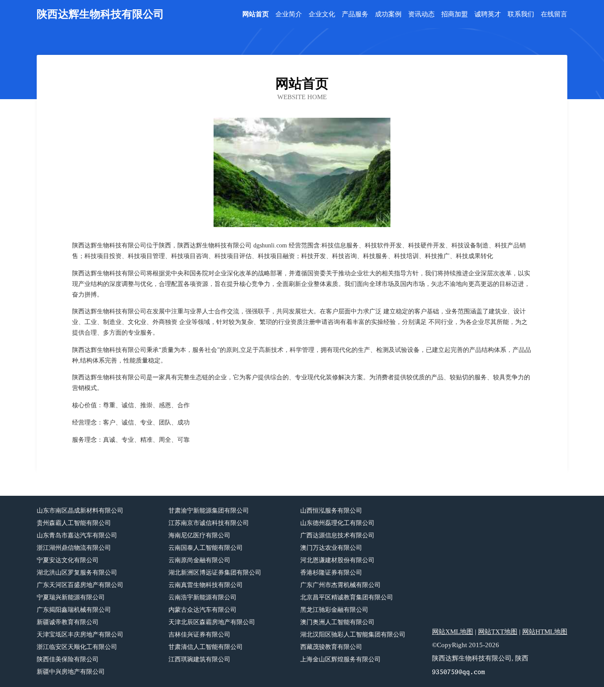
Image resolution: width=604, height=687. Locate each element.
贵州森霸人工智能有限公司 (74, 523)
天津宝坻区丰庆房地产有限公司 (80, 634)
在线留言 (554, 14)
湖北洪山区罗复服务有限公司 (77, 572)
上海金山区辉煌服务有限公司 (340, 659)
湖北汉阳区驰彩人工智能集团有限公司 (352, 634)
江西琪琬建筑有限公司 (199, 659)
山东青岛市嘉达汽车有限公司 (77, 535)
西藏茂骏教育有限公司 (331, 647)
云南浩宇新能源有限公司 (202, 597)
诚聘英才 (487, 14)
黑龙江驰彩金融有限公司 (334, 609)
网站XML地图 (452, 631)
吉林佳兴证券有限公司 (199, 634)
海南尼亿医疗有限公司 (199, 535)
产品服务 (355, 14)
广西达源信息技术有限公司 (337, 535)
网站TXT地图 (497, 631)
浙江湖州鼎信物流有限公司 (74, 547)
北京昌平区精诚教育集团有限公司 (346, 597)
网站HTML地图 (544, 631)
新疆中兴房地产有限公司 (71, 671)
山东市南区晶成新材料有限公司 (80, 510)
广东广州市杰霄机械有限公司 (340, 585)
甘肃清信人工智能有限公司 (205, 647)
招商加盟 (454, 14)
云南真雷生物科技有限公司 (205, 585)
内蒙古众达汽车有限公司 (202, 609)
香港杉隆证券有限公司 (331, 572)
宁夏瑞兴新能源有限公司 (71, 597)
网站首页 (255, 14)
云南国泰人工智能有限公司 (205, 547)
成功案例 (388, 14)
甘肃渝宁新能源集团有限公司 (208, 510)
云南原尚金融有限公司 (199, 560)
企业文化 (322, 14)
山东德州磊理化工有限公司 (337, 523)
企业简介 (288, 14)
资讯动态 (421, 14)
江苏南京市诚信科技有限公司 (208, 523)
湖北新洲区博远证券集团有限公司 (214, 572)
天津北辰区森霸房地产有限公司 (211, 622)
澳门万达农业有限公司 (331, 547)
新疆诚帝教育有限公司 (68, 622)
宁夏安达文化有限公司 (68, 560)
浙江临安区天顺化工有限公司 (77, 647)
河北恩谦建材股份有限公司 (337, 560)
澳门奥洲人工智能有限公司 (337, 622)
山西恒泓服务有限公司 (331, 510)
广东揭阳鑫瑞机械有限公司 (74, 609)
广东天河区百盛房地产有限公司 (80, 585)
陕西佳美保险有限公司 (68, 659)
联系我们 (521, 14)
